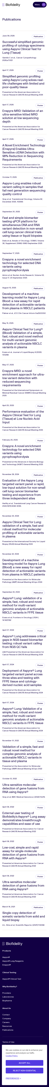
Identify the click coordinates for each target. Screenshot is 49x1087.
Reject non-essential (24, 1070)
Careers (6, 1022)
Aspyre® (6, 957)
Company (6, 1019)
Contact (6, 1015)
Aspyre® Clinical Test (11, 979)
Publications (7, 1030)
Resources (7, 1026)
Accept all (24, 1063)
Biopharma (7, 1001)
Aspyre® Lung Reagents (13, 961)
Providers (6, 993)
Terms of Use (8, 1042)
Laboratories (8, 997)
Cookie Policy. (12, 1055)
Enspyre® (6, 965)
